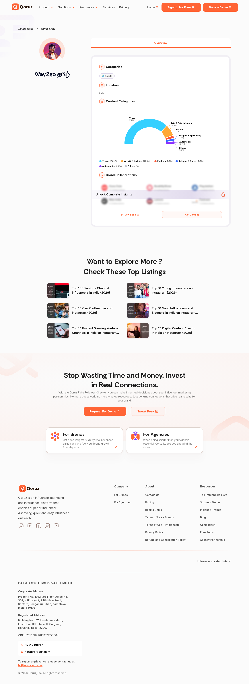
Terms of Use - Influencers (162, 524)
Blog (203, 517)
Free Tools (207, 532)
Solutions (64, 7)
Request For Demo (103, 411)
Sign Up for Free (179, 7)
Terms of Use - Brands (159, 517)
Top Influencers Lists (213, 494)
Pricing (124, 7)
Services (109, 7)
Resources (86, 7)
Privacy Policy (154, 532)
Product (44, 7)
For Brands (121, 494)
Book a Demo (218, 7)
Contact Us (152, 494)
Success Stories (210, 502)
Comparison (207, 524)
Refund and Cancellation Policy (165, 539)
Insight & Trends (210, 509)
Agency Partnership (212, 539)
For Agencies (122, 502)
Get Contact (192, 214)
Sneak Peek (145, 411)
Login (151, 7)
